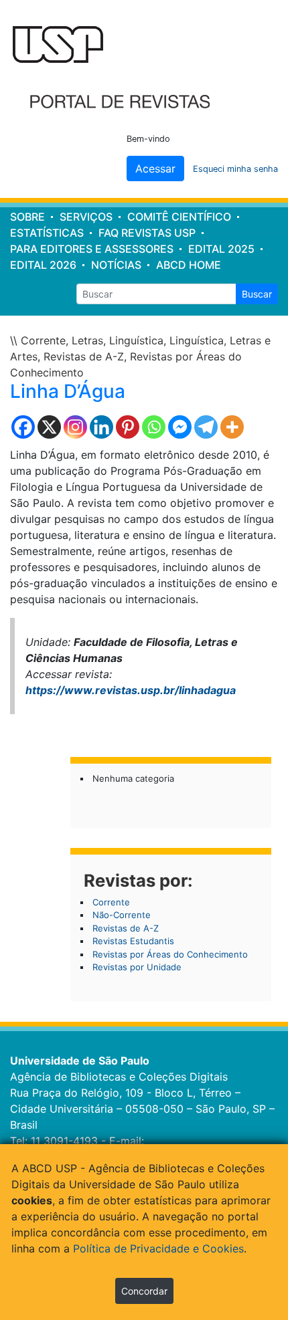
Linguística (136, 340)
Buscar (257, 294)
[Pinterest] (127, 427)
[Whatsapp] (153, 427)
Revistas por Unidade (137, 967)
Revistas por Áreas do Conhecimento (170, 954)
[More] (232, 427)
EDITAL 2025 (221, 248)
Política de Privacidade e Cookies (158, 1248)
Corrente (43, 340)
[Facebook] (23, 427)
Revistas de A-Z (84, 356)
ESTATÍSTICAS (47, 232)
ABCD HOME (188, 264)
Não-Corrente (121, 914)
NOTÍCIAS (116, 264)
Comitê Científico (179, 216)
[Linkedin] (101, 427)
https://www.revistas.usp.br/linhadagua (130, 690)
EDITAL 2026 (43, 264)
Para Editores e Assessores (91, 248)
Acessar (155, 168)
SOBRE (27, 216)
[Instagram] (75, 427)
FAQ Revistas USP (147, 232)
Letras (87, 340)
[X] (49, 427)
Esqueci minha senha (235, 169)
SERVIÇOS (86, 216)
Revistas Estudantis (133, 941)
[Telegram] (206, 427)
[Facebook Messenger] (180, 427)
